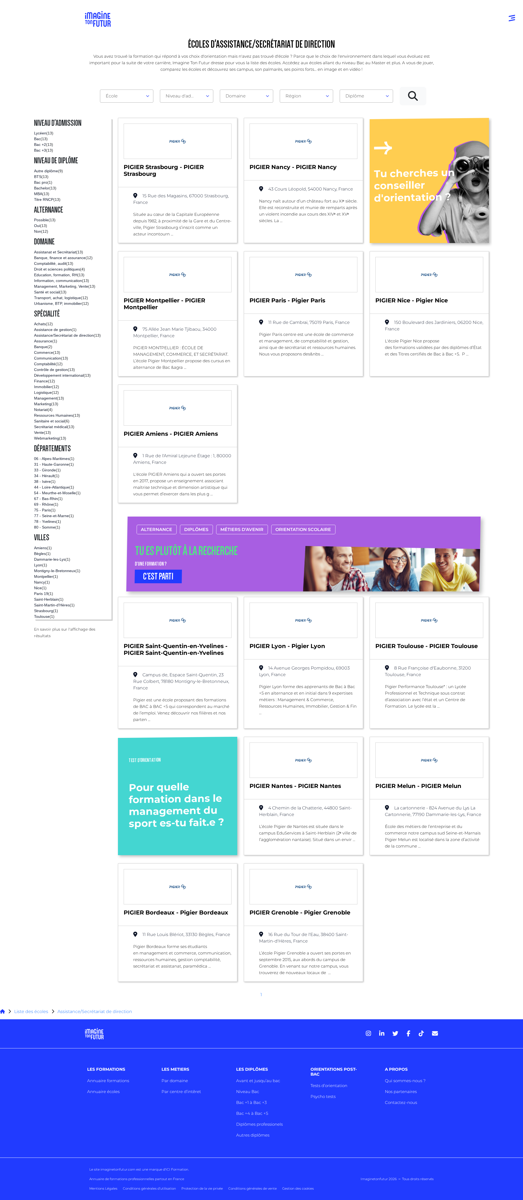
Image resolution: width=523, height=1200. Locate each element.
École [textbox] (112, 96)
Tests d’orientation (329, 1085)
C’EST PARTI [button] (158, 576)
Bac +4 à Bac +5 (252, 1113)
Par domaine (175, 1080)
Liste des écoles (31, 1011)
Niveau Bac (247, 1091)
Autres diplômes (252, 1135)
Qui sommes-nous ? (405, 1080)
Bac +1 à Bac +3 (251, 1102)
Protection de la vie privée (202, 1188)
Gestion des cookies (298, 1188)
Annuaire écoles (103, 1091)
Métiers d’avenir (241, 529)
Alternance (156, 529)
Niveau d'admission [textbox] (184, 96)
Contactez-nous (401, 1102)
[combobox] (126, 96)
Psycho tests (323, 1096)
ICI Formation (177, 1169)
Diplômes (196, 529)
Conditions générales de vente (252, 1188)
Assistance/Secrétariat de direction (94, 1011)
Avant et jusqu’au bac (258, 1080)
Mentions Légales (103, 1188)
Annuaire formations (108, 1080)
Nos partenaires (401, 1091)
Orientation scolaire (303, 529)
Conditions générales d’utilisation (149, 1188)
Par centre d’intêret (181, 1091)
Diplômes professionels (259, 1124)
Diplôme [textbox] (354, 96)
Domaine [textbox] (236, 96)
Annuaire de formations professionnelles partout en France (136, 1179)
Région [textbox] (293, 96)
